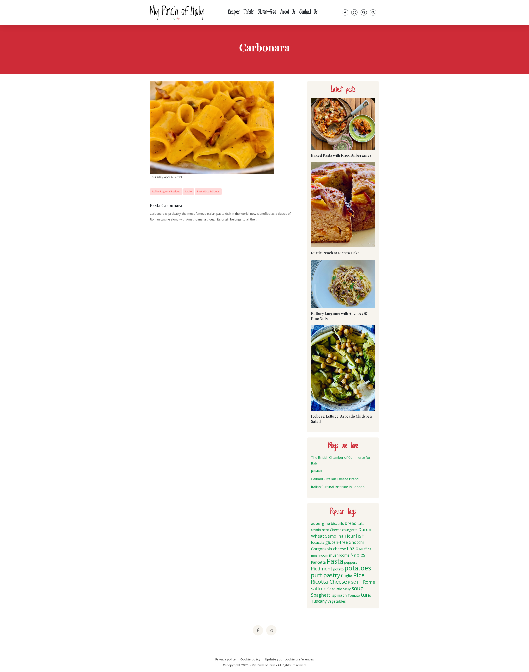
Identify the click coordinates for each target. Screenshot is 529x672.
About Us (287, 12)
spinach (339, 595)
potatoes (357, 568)
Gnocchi (356, 542)
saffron (318, 588)
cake (361, 523)
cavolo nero (320, 529)
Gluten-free (267, 12)
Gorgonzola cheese (328, 548)
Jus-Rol (316, 471)
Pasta (335, 561)
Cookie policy (250, 659)
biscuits (337, 523)
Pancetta (318, 562)
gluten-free (336, 542)
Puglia (346, 575)
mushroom (319, 555)
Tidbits (249, 12)
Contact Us (308, 12)
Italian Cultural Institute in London (338, 487)
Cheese (335, 529)
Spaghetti (321, 595)
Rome (369, 582)
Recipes (233, 12)
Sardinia (334, 588)
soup (357, 588)
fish (360, 535)
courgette (349, 529)
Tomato (354, 595)
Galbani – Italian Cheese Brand (335, 479)
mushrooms (339, 555)
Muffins (365, 549)
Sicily (347, 589)
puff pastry (325, 575)
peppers (350, 562)
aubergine (320, 523)
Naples (357, 554)
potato (338, 569)
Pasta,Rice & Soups (208, 191)
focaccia (317, 542)
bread (351, 523)
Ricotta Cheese (329, 581)
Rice (359, 575)
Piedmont (321, 568)
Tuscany (319, 601)
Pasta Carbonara (166, 205)
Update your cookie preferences (289, 659)
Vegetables (337, 601)
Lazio (188, 191)
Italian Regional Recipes (166, 191)
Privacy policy (225, 659)
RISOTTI (355, 582)
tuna (366, 594)
